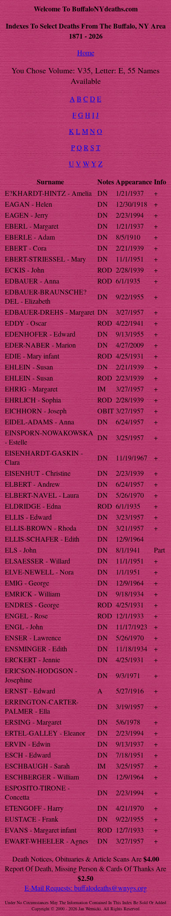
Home (85, 52)
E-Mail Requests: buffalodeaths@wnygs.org (86, 887)
